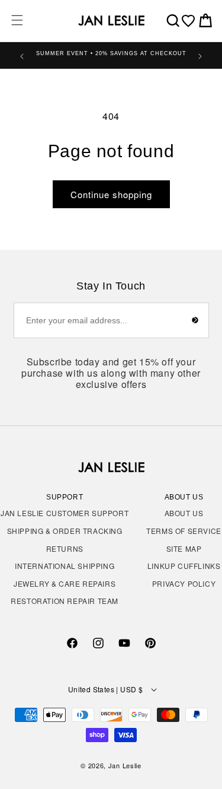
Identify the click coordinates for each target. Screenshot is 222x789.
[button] (17, 20)
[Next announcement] (200, 55)
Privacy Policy (183, 583)
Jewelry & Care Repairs (64, 583)
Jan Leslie (124, 765)
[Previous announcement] (22, 55)
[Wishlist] (188, 21)
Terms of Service (183, 531)
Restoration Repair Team (64, 601)
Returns (64, 548)
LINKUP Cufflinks (184, 566)
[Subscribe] (195, 320)
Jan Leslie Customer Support (64, 513)
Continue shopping (111, 194)
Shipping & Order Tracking (65, 531)
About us (184, 513)
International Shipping (64, 566)
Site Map (184, 548)
